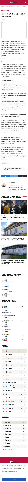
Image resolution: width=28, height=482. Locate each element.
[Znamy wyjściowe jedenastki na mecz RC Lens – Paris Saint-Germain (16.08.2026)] (14, 229)
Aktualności (5, 10)
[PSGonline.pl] (14, 2)
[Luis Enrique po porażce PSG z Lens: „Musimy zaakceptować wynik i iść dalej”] (14, 207)
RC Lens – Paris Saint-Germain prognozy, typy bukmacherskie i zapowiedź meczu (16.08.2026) (12, 262)
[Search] (26, 2)
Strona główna (4, 6)
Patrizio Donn (11, 182)
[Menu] (2, 2)
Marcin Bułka (11, 6)
